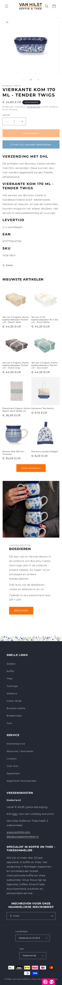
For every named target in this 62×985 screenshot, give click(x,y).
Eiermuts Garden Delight (44, 451)
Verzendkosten (34, 107)
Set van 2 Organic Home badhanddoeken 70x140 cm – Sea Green (44, 365)
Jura (9, 723)
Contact (12, 758)
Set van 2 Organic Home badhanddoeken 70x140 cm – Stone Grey (15, 365)
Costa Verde (14, 700)
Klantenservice (16, 743)
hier (15, 813)
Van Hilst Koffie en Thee (24, 979)
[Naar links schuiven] (23, 79)
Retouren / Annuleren (20, 751)
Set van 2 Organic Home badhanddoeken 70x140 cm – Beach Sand (15, 319)
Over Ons (12, 766)
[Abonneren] (51, 916)
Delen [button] (9, 265)
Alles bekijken (31, 468)
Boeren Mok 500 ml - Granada (13, 452)
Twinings (12, 686)
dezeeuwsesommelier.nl (23, 836)
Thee (9, 678)
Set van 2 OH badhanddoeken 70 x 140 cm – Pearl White (44, 319)
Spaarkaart (13, 773)
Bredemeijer (14, 715)
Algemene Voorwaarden (22, 780)
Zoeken (11, 663)
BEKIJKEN (21, 610)
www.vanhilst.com (18, 832)
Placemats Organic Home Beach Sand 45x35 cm (16, 409)
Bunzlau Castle (16, 708)
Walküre (12, 693)
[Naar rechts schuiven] (38, 79)
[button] (6, 6)
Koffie (10, 671)
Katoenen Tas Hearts (42, 408)
